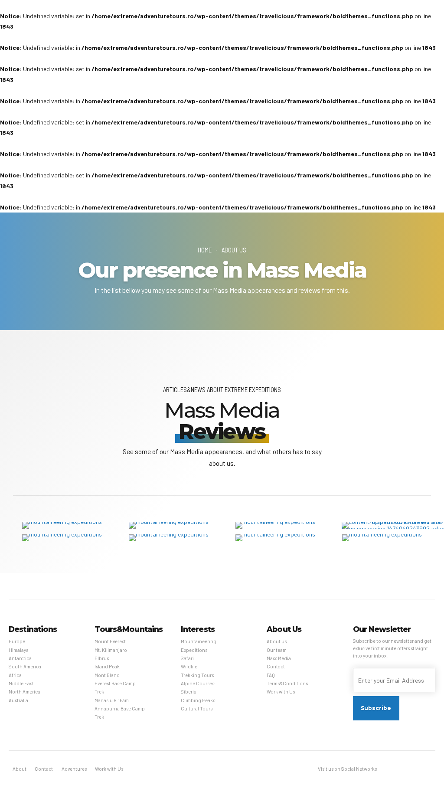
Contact (276, 666)
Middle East (21, 683)
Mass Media (279, 658)
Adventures (74, 769)
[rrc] (382, 537)
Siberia (188, 691)
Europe (17, 641)
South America (25, 666)
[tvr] (169, 525)
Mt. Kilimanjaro (111, 650)
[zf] (62, 525)
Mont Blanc (107, 675)
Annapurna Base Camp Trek (120, 713)
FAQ (271, 675)
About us (234, 250)
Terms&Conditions (287, 683)
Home (205, 250)
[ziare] (275, 525)
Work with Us (281, 691)
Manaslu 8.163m (112, 700)
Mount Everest (110, 641)
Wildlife (189, 666)
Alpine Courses (197, 683)
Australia (18, 700)
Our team (277, 650)
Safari (187, 658)
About (19, 769)
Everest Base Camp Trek (115, 687)
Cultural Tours (196, 708)
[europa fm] (169, 537)
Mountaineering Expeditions (198, 645)
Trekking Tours (197, 675)
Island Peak (107, 666)
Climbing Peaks (198, 700)
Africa (15, 675)
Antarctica (20, 658)
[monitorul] (62, 537)
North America (24, 691)
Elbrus (102, 658)
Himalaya (19, 650)
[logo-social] (275, 537)
